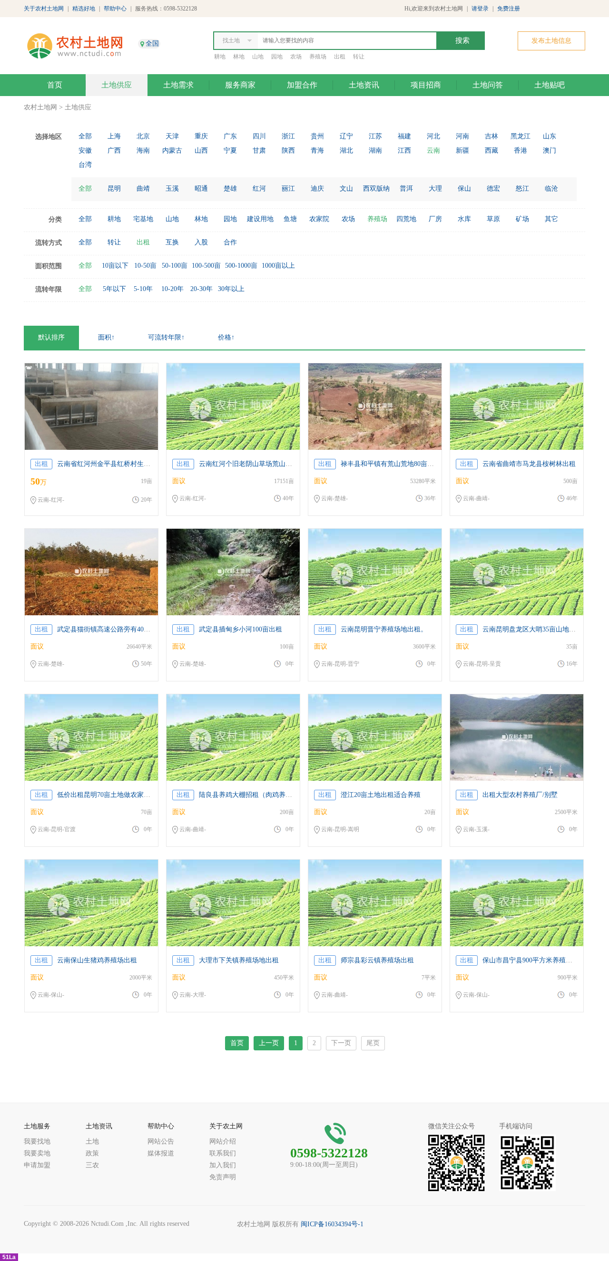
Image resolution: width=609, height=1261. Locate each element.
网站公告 (160, 1141)
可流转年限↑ (166, 337)
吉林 (491, 136)
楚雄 (230, 188)
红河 (259, 188)
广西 (114, 150)
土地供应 (116, 85)
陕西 (288, 150)
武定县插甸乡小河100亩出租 (240, 629)
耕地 (220, 56)
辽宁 (346, 136)
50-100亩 (174, 265)
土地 (92, 1141)
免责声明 (222, 1177)
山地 (258, 56)
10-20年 (172, 288)
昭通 (201, 188)
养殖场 (317, 56)
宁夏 (230, 150)
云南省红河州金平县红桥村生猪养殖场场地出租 (127, 463)
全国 (152, 43)
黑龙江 (520, 136)
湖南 (375, 150)
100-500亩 (206, 265)
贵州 (317, 136)
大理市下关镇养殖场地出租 (239, 960)
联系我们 (222, 1153)
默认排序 (51, 337)
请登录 (480, 8)
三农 (92, 1165)
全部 (85, 136)
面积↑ (106, 337)
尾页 (373, 1043)
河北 (433, 136)
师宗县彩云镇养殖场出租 (377, 960)
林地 (239, 56)
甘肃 (259, 150)
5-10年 (143, 288)
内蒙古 (172, 150)
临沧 (551, 188)
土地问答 (487, 85)
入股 (201, 242)
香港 (520, 150)
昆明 (114, 188)
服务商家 (240, 85)
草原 (493, 219)
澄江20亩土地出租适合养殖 (381, 794)
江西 (404, 150)
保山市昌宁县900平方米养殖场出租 (534, 960)
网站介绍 (222, 1141)
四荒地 (406, 219)
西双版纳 (376, 188)
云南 (433, 150)
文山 (346, 188)
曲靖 (143, 188)
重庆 (201, 136)
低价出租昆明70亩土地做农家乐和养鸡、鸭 (120, 794)
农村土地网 (40, 107)
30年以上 (231, 288)
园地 (277, 56)
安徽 (85, 150)
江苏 (375, 136)
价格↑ (226, 337)
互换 (172, 242)
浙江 (288, 136)
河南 (462, 136)
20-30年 (201, 288)
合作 (230, 242)
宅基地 (143, 219)
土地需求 (178, 85)
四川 (259, 136)
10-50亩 (145, 265)
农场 (296, 56)
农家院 (319, 219)
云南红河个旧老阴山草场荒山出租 (249, 463)
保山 (464, 188)
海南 (143, 150)
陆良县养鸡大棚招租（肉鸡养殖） (249, 794)
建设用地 (260, 219)
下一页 (341, 1043)
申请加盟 (37, 1165)
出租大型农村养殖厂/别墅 (520, 794)
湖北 (346, 150)
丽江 (288, 188)
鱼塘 (290, 219)
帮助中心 (115, 8)
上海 (114, 136)
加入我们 (222, 1165)
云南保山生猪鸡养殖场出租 (97, 960)
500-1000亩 (241, 265)
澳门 (549, 150)
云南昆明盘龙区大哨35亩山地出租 (532, 629)
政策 (92, 1153)
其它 (551, 219)
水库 (464, 219)
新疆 (462, 150)
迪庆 (317, 188)
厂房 (435, 219)
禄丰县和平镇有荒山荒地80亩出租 (391, 463)
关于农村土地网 (44, 8)
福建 (404, 136)
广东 (230, 136)
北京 (143, 136)
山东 (549, 136)
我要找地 (37, 1141)
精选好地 (83, 8)
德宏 (493, 188)
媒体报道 (160, 1153)
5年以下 (114, 288)
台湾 (85, 164)
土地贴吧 (549, 85)
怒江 (522, 188)
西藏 (491, 150)
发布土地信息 (551, 40)
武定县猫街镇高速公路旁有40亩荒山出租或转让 (127, 629)
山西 (201, 150)
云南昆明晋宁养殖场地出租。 (384, 629)
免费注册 (508, 8)
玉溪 (172, 188)
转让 (358, 56)
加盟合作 (302, 85)
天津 (172, 136)
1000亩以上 (278, 265)
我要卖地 (37, 1153)
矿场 (522, 219)
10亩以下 (115, 265)
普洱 (406, 188)
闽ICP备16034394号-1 (332, 1224)
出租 (339, 56)
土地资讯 (364, 85)
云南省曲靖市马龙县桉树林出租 (529, 463)
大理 (435, 188)
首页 (54, 85)
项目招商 (426, 85)
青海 (317, 150)
